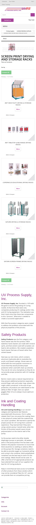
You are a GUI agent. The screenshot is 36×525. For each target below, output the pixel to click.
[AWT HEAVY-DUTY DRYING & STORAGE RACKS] (18, 89)
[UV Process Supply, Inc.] (18, 9)
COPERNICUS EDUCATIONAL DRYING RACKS (18, 182)
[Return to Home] (3, 31)
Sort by (3, 67)
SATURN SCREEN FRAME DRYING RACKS (18, 261)
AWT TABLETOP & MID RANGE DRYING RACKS (18, 143)
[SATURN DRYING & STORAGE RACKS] (18, 208)
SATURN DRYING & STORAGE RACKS (18, 222)
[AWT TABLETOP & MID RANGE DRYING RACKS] (18, 129)
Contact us (7, 20)
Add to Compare (10, 115)
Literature (4, 1)
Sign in (32, 1)
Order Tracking (6, 4)
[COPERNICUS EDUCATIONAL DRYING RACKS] (18, 169)
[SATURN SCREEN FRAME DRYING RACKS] (18, 248)
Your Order (12, 1)
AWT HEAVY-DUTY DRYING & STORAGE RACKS (18, 104)
